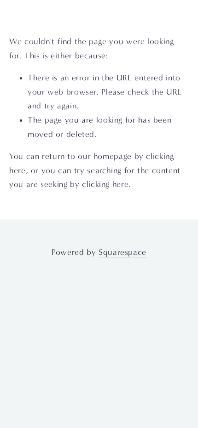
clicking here (105, 184)
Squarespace (122, 252)
